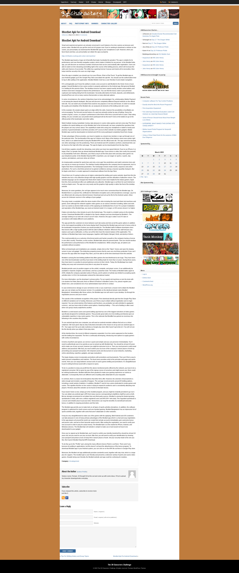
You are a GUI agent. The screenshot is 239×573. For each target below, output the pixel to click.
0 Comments (83, 35)
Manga (108, 2)
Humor (81, 2)
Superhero (64, 2)
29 (154, 174)
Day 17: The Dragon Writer (161, 40)
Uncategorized (74, 461)
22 (154, 170)
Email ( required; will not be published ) (105, 517)
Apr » (146, 177)
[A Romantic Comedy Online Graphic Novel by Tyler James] (157, 230)
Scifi (87, 2)
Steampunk (117, 2)
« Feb (141, 177)
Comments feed (148, 281)
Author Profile (82, 472)
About (63, 23)
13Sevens (65, 35)
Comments (174, 2)
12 (176, 163)
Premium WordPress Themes (137, 568)
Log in (145, 274)
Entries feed (147, 278)
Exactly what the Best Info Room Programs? (157, 104)
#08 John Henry (158, 58)
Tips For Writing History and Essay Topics (75, 556)
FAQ (70, 23)
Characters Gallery (109, 23)
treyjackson (146, 58)
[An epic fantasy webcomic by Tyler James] (161, 254)
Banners (94, 23)
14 (148, 167)
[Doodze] (157, 211)
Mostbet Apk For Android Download (81, 32)
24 (165, 170)
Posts (164, 2)
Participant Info (82, 23)
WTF (124, 2)
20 (142, 170)
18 (171, 167)
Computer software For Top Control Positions (158, 101)
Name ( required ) (99, 511)
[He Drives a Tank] (157, 240)
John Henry (146, 61)
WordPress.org (148, 285)
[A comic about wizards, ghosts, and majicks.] (157, 221)
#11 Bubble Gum (164, 54)
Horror (100, 2)
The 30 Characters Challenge (119, 564)
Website (96, 523)
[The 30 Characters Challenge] (119, 18)
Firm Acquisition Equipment (152, 108)
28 (148, 174)
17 (165, 167)
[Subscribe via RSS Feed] (63, 497)
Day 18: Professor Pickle (160, 47)
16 (159, 167)
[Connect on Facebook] (66, 497)
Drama (93, 2)
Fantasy (73, 2)
